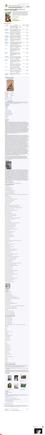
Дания (13, 95)
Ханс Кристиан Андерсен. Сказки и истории (7, 30)
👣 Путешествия (6, 409)
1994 (5, 323)
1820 (5, 291)
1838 (19, 298)
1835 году (19, 172)
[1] (20, 183)
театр (6, 137)
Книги (16, 7)
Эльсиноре (18, 150)
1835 (9, 251)
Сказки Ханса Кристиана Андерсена (6, 40)
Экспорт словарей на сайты (7, 410)
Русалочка (6, 48)
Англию (27, 175)
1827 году (7, 154)
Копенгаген (11, 95)
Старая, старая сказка (9, 318)
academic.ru (6, 7)
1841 (11, 280)
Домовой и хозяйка (7, 211)
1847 (20, 175)
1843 (13, 200)
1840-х (6, 173)
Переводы (13, 7)
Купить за (15, 20)
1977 (5, 319)
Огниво (6, 63)
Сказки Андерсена (7, 396)
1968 (5, 318)
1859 (7, 291)
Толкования (10, 7)
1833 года (7, 171)
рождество (27, 178)
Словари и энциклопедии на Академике (14, 5)
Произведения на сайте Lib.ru (10, 100)
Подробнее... (18, 31)
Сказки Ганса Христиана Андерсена (9, 400)
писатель (8, 102)
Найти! (28, 6)
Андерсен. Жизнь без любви (8, 183)
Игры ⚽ (20, 7)
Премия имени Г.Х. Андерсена (8, 392)
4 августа (11, 94)
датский (6, 102)
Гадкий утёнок (6, 200)
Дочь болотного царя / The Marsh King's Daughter (7, 36)
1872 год (6, 179)
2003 (5, 324)
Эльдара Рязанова (18, 183)
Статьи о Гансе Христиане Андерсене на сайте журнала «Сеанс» (12, 399)
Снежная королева (9, 323)
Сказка (11, 99)
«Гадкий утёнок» (26, 102)
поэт (10, 102)
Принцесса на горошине (10, 319)
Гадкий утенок (6, 45)
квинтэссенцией (21, 142)
